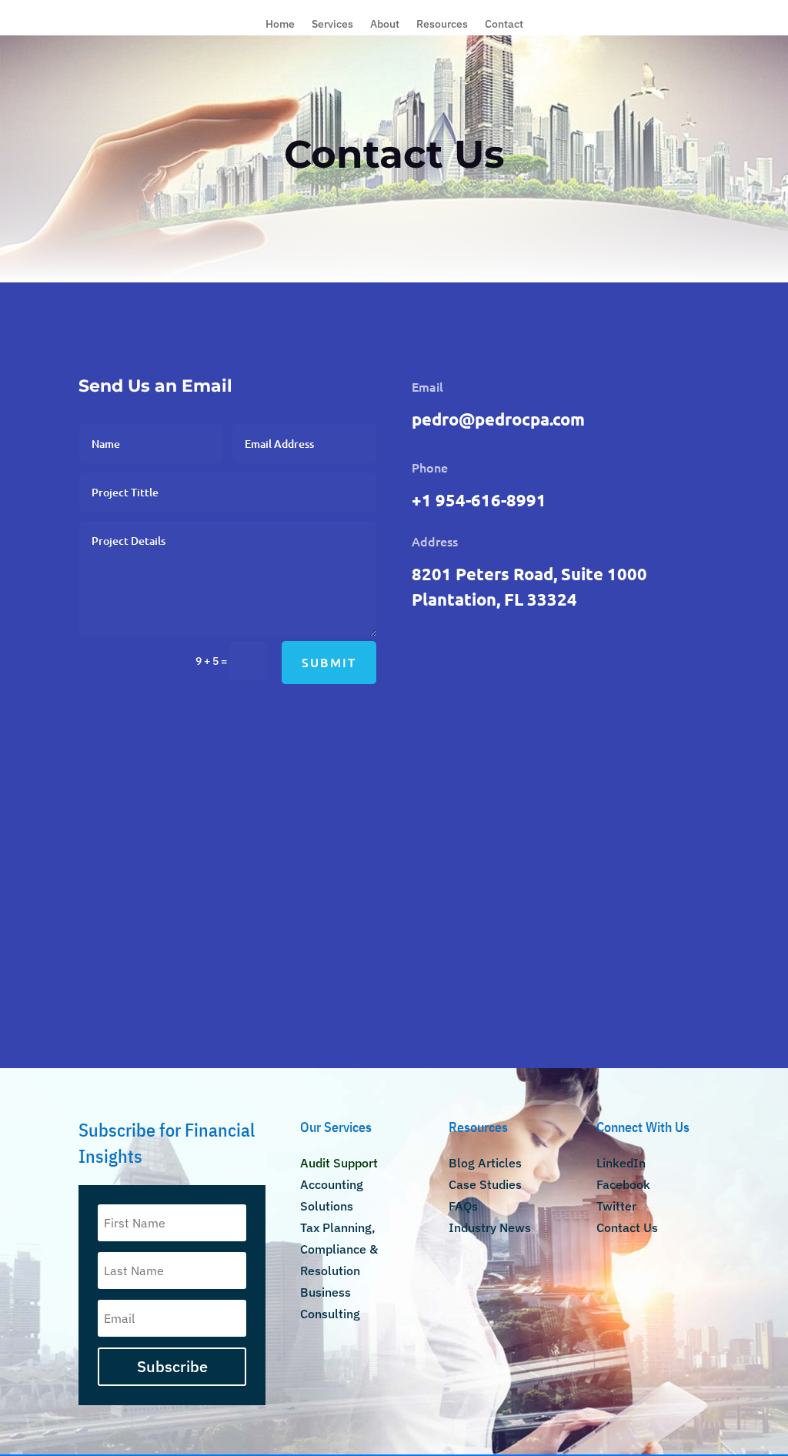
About (384, 24)
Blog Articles (485, 1162)
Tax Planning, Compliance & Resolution (339, 1249)
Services (332, 24)
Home (280, 24)
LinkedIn (621, 1162)
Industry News (490, 1227)
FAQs (463, 1206)
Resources (442, 24)
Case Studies (485, 1184)
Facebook (623, 1184)
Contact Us (627, 1227)
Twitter (616, 1206)
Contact (504, 24)
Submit (329, 661)
